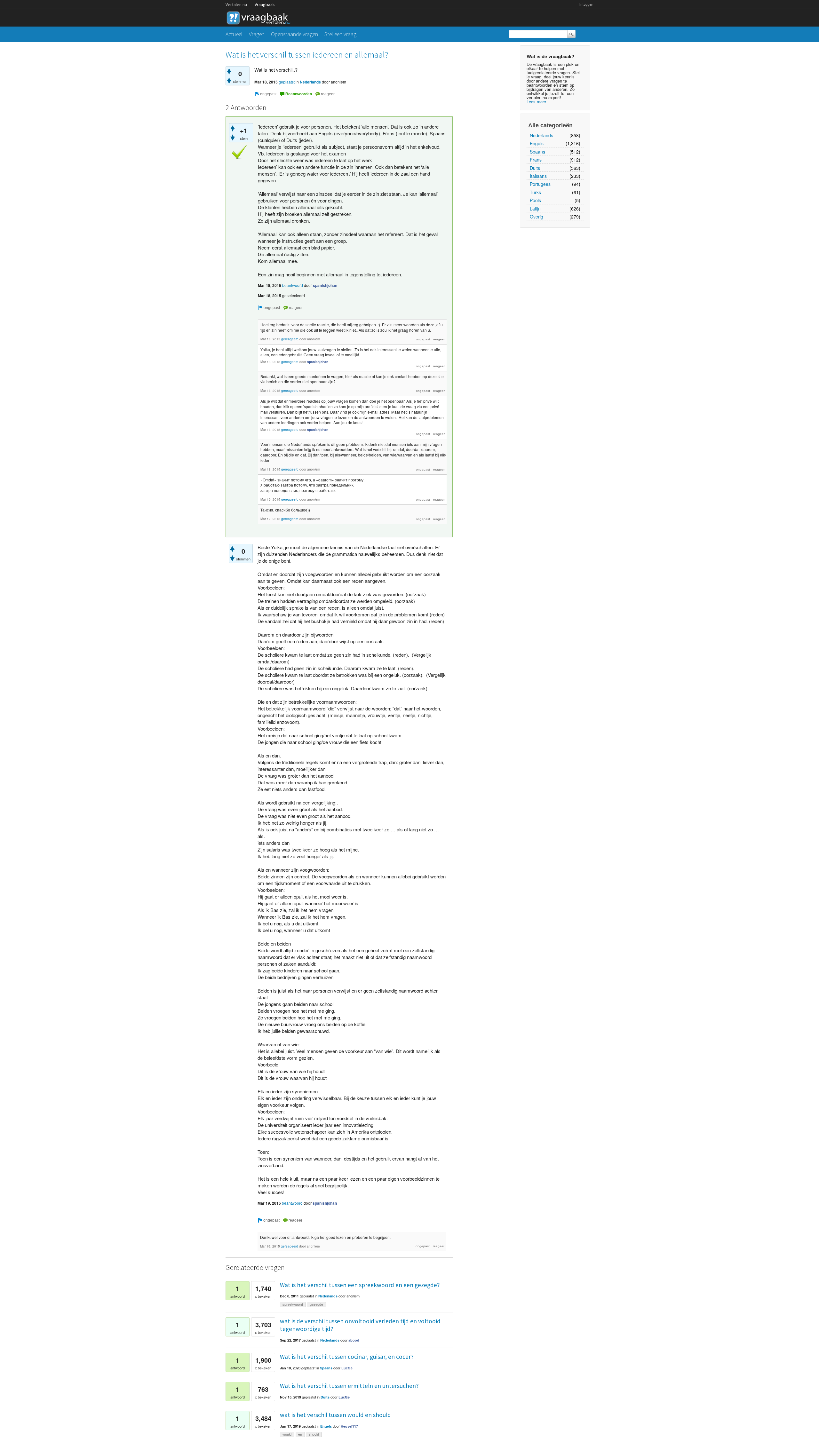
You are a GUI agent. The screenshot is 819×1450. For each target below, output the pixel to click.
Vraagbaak (265, 4)
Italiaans (538, 176)
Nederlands (541, 135)
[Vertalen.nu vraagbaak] (260, 16)
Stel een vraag (340, 34)
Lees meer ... (539, 102)
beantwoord (292, 285)
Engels (537, 143)
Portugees (540, 184)
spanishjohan (325, 285)
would (286, 1434)
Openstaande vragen (294, 34)
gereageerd (289, 339)
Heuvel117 (349, 1426)
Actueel (234, 34)
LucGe (347, 1368)
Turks (535, 192)
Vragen (257, 34)
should (314, 1434)
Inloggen (586, 4)
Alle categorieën (550, 125)
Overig (536, 216)
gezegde (316, 1304)
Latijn (535, 208)
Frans (536, 159)
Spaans (537, 151)
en (300, 1434)
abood (353, 1340)
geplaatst (287, 81)
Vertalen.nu (236, 4)
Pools (535, 200)
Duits (535, 168)
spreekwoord (292, 1304)
